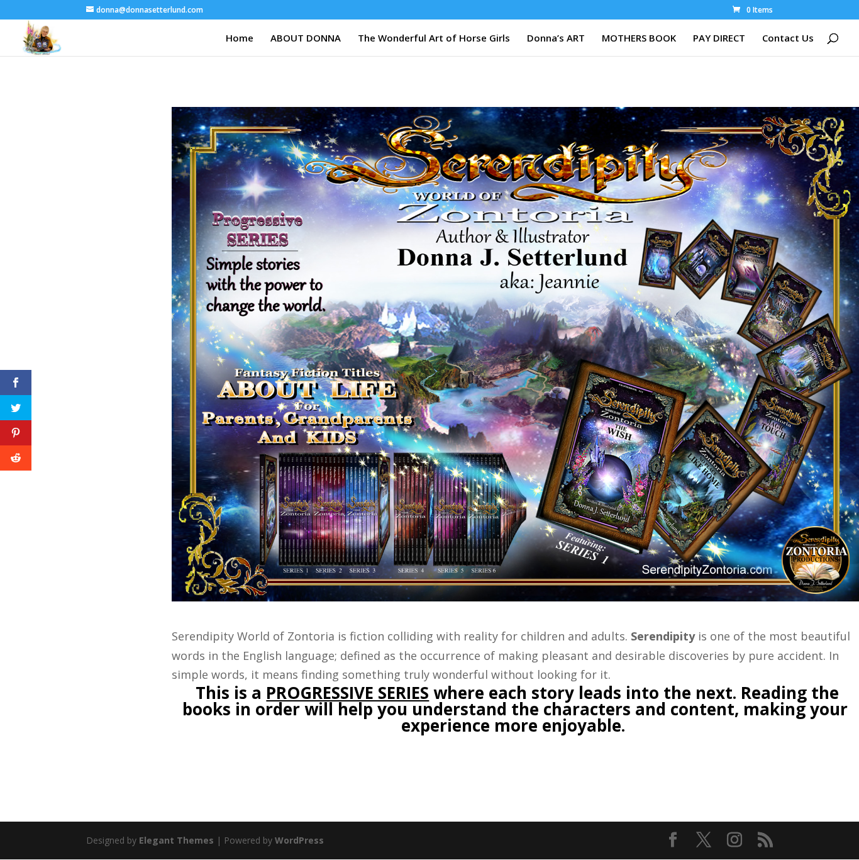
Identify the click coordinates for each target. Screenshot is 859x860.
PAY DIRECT (719, 38)
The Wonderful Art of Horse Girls (434, 38)
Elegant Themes (176, 840)
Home (239, 38)
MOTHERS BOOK (639, 38)
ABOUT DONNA (305, 38)
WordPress (299, 840)
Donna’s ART (556, 38)
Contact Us (788, 38)
